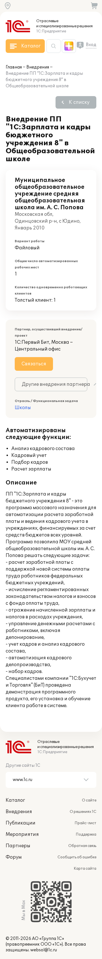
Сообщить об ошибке (77, 857)
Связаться (34, 364)
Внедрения (37, 67)
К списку (79, 102)
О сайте (89, 800)
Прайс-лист (85, 823)
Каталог (15, 800)
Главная (14, 67)
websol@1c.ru (43, 950)
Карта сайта (85, 868)
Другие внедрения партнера (54, 384)
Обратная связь (82, 846)
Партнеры (18, 846)
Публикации (20, 823)
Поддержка (86, 834)
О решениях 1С (83, 811)
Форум (14, 857)
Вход (91, 44)
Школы (23, 408)
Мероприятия (22, 834)
